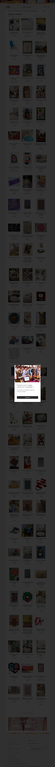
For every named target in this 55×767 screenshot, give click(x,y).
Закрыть (37, 364)
